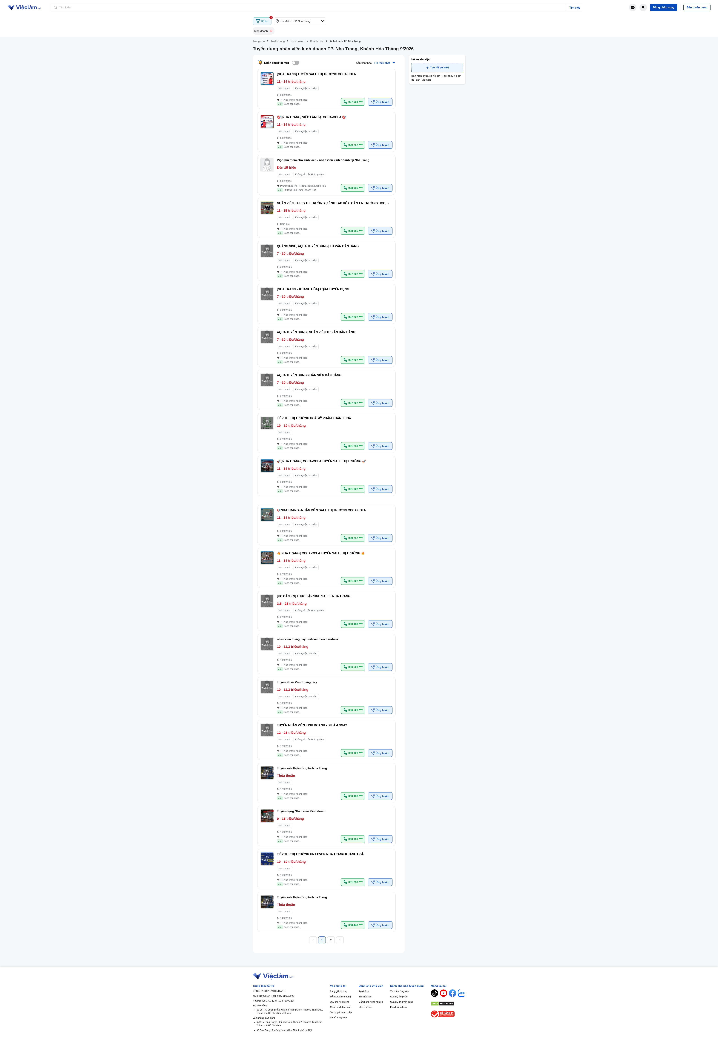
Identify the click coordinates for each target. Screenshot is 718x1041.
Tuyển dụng (278, 41)
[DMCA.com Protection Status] (448, 1003)
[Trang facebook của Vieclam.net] (452, 993)
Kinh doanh (297, 41)
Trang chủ (259, 41)
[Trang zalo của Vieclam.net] (461, 993)
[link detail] (326, 89)
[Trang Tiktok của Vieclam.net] (434, 993)
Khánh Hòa (316, 41)
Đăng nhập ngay (663, 7)
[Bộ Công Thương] (448, 1014)
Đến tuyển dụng (697, 7)
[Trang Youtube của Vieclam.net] (443, 993)
